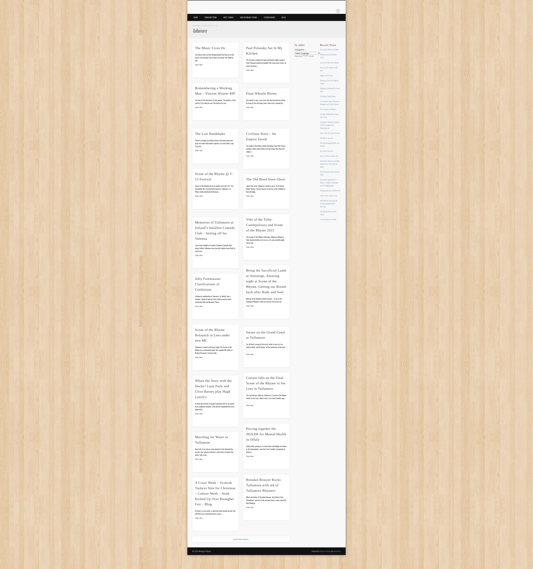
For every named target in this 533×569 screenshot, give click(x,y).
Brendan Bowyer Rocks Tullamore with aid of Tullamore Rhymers (263, 485)
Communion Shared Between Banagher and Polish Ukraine (329, 103)
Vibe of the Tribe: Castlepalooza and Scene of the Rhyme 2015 (264, 225)
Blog (284, 17)
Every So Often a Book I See (329, 156)
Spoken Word (269, 17)
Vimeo (326, 11)
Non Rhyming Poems (248, 17)
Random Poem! (211, 17)
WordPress (337, 551)
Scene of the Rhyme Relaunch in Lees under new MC (212, 335)
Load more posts (241, 539)
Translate (311, 56)
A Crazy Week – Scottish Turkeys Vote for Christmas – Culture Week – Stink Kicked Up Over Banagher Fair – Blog (215, 493)
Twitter (315, 11)
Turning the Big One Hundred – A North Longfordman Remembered (330, 125)
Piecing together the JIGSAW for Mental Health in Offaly (266, 434)
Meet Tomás (228, 17)
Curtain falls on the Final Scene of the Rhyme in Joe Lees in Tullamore (266, 383)
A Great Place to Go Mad (328, 219)
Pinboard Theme (325, 551)
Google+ (332, 11)
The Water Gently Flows (327, 96)
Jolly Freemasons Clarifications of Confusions (208, 284)
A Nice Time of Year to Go (328, 195)
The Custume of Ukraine (328, 109)
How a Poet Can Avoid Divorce (330, 133)
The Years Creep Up (326, 151)
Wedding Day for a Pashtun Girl (330, 190)
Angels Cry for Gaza (326, 75)
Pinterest (321, 11)
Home (195, 17)
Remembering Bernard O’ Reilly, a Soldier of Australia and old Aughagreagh (329, 182)
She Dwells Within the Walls (329, 49)
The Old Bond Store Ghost (265, 179)
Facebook (309, 11)
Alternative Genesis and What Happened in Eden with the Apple (330, 164)
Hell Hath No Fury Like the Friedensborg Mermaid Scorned (328, 203)
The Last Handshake (210, 134)
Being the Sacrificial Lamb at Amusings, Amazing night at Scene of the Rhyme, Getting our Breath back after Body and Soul (266, 281)
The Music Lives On (210, 48)
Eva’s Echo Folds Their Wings (329, 62)
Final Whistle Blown (261, 93)
